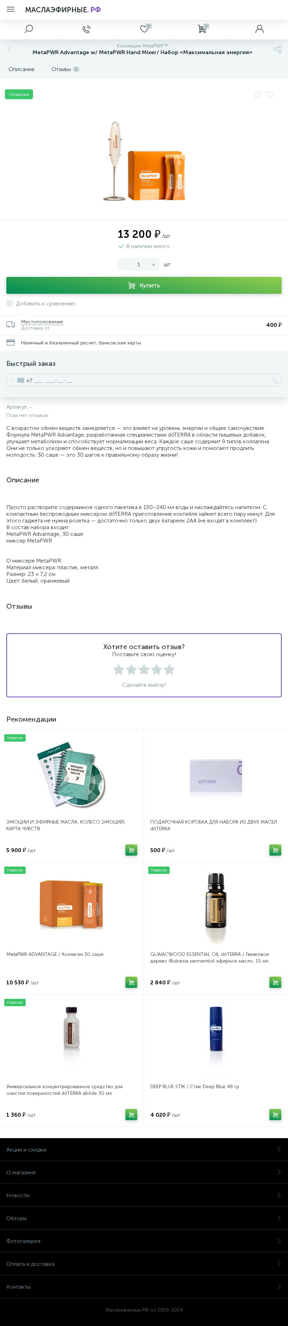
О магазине (21, 1172)
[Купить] (131, 850)
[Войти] (259, 29)
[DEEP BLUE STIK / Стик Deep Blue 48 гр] (215, 1040)
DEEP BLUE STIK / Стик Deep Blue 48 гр (194, 1087)
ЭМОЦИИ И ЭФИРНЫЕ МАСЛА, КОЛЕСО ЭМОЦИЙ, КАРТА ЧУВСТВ (65, 825)
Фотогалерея (23, 1241)
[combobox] (19, 380)
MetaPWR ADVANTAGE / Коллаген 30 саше (55, 954)
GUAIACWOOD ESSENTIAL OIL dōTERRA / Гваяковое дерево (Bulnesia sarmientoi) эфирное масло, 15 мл (209, 957)
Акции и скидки (26, 1149)
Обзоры (16, 1218)
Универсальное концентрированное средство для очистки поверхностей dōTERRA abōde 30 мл (64, 1090)
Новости (18, 1195)
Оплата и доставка (30, 1264)
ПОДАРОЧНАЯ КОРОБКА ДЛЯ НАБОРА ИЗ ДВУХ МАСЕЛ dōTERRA (213, 825)
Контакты (18, 1286)
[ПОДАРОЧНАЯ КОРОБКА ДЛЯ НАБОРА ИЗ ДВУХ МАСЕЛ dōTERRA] (215, 775)
